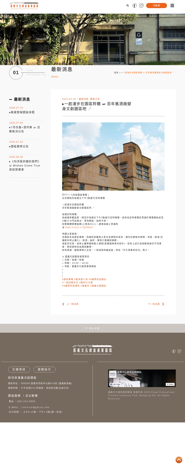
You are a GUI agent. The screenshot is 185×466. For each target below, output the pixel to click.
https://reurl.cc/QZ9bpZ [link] (79, 227)
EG (154, 395)
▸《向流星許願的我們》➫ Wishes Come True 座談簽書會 (25, 165)
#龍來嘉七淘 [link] (81, 279)
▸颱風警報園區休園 (22, 112)
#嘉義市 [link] (85, 286)
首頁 (116, 72)
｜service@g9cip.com (29, 407)
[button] (128, 6)
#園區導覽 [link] (67, 279)
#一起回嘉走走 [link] (70, 282)
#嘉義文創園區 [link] (98, 286)
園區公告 (95, 99)
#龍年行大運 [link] (86, 282)
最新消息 (84, 99)
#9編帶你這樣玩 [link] (97, 279)
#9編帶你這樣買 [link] (71, 286)
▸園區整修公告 (19, 146)
